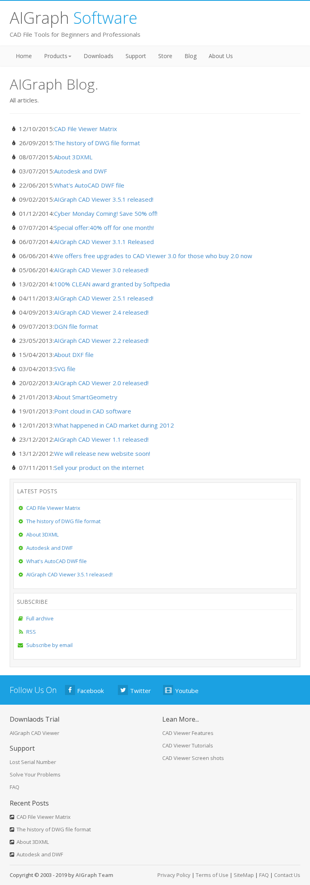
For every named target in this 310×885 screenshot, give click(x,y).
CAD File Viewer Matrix (85, 129)
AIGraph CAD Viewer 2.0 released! (101, 383)
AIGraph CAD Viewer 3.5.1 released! (103, 199)
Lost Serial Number (33, 762)
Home (24, 56)
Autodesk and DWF (80, 171)
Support (136, 56)
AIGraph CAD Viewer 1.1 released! (101, 439)
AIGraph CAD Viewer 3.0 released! (101, 270)
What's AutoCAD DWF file (89, 185)
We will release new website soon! (102, 453)
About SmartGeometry (85, 397)
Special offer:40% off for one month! (104, 227)
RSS (31, 631)
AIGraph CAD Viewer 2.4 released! (101, 312)
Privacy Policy (174, 875)
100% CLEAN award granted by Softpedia (112, 284)
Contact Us (287, 875)
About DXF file (74, 355)
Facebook (90, 691)
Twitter (140, 691)
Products (55, 56)
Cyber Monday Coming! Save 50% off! (105, 213)
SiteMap (244, 875)
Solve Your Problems (35, 774)
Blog (190, 56)
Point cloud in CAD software (92, 411)
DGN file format (76, 326)
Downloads (98, 56)
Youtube (187, 691)
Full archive (40, 618)
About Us (221, 56)
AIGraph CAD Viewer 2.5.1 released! (103, 298)
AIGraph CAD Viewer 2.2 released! (101, 340)
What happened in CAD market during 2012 (114, 425)
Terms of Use (212, 875)
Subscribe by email (49, 645)
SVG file (64, 369)
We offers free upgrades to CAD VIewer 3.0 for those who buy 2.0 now (153, 256)
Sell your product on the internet (99, 467)
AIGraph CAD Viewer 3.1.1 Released (104, 242)
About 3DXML (73, 157)
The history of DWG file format (97, 143)
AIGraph (73, 17)
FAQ (14, 787)
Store (165, 56)
